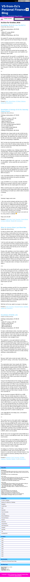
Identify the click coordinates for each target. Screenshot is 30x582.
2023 (2, 540)
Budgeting (3, 504)
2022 (2, 542)
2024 (2, 538)
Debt (2, 508)
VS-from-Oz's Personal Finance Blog (8, 561)
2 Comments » (19, 221)
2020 (2, 546)
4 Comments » (9, 103)
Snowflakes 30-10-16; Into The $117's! (13, 25)
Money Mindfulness (5, 515)
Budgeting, (8, 457)
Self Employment (4, 525)
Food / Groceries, (16, 219)
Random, (13, 459)
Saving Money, (12, 101)
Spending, (26, 306)
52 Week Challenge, (21, 101)
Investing (3, 513)
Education (3, 510)
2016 (2, 552)
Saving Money (4, 523)
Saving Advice (18, 575)
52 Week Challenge (5, 500)
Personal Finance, (18, 306)
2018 (2, 548)
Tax (2, 531)
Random (3, 519)
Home (2, 18)
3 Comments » (9, 308)
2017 (2, 550)
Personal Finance (4, 517)
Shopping (3, 527)
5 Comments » (22, 459)
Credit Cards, (9, 219)
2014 (2, 556)
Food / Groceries (4, 511)
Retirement (3, 521)
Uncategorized (4, 533)
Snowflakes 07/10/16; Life (9, 315)
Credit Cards (4, 506)
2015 (2, 554)
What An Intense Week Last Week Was (13, 227)
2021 (2, 544)
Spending (3, 529)
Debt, (7, 101)
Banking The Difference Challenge (8, 502)
